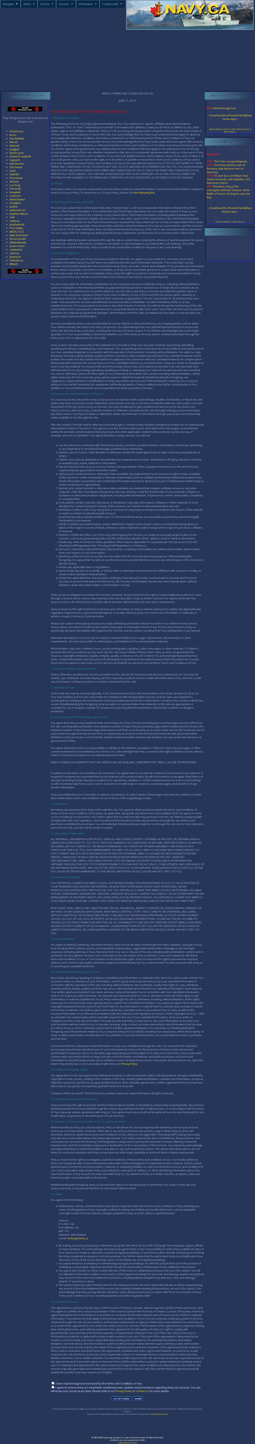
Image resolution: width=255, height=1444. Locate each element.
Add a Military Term (240, 129)
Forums (44, 4)
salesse (14, 253)
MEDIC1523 (17, 231)
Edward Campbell (20, 156)
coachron (15, 196)
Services (64, 4)
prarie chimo (17, 246)
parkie (13, 206)
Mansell (14, 145)
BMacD (14, 264)
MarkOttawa (17, 199)
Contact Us (142, 1391)
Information (86, 4)
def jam (14, 181)
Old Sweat (16, 167)
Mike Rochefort (19, 235)
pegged (14, 149)
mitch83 (14, 174)
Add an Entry (238, 221)
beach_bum (17, 153)
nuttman (15, 221)
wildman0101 (18, 210)
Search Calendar (223, 221)
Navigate (8, 4)
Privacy (134, 1442)
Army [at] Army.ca (77, 1238)
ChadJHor (15, 203)
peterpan (15, 257)
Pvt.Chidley (16, 228)
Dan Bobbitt (17, 138)
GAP (12, 217)
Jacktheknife (17, 224)
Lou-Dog (15, 185)
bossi (13, 135)
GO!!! (13, 170)
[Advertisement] (127, 60)
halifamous (16, 260)
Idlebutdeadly (18, 242)
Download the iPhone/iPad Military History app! (231, 209)
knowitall (15, 192)
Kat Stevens (17, 163)
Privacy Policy (129, 1064)
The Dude (15, 188)
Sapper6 (15, 160)
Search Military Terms (219, 129)
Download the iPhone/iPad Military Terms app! (231, 117)
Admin (27, 4)
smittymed (16, 249)
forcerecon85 (18, 239)
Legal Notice (123, 1442)
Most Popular (229, 131)
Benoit (13, 142)
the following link (144, 192)
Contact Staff (110, 4)
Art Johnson (17, 131)
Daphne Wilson (19, 214)
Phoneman (16, 178)
